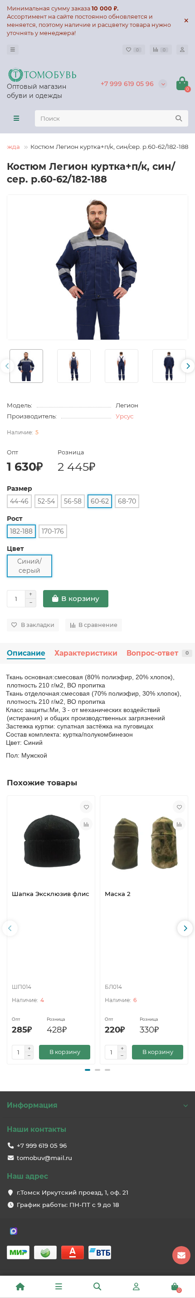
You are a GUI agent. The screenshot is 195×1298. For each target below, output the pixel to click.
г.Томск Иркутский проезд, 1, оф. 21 (72, 1192)
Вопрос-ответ (158, 653)
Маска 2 (118, 893)
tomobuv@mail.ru (44, 1157)
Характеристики (85, 653)
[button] (87, 1070)
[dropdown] (13, 50)
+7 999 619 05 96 (127, 84)
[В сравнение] (86, 824)
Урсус (124, 416)
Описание (26, 653)
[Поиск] (179, 118)
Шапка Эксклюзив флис (50, 893)
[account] (182, 50)
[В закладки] (86, 806)
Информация (32, 1105)
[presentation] (7, 366)
